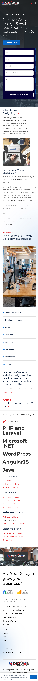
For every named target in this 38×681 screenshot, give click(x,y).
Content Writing (9, 621)
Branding (7, 625)
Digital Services (9, 540)
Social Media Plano (10, 507)
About (5, 633)
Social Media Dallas (11, 497)
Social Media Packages (12, 504)
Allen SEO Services (10, 481)
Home (5, 14)
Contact (6, 644)
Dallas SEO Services (11, 484)
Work (5, 637)
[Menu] (35, 2)
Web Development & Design (14, 524)
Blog (5, 640)
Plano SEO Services (10, 487)
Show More (7, 225)
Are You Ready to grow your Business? (19, 578)
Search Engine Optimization (14, 607)
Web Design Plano (10, 517)
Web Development (18, 14)
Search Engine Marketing (13, 610)
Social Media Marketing (12, 501)
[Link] (10, 3)
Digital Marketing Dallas (13, 537)
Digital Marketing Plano (13, 533)
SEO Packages (8, 649)
